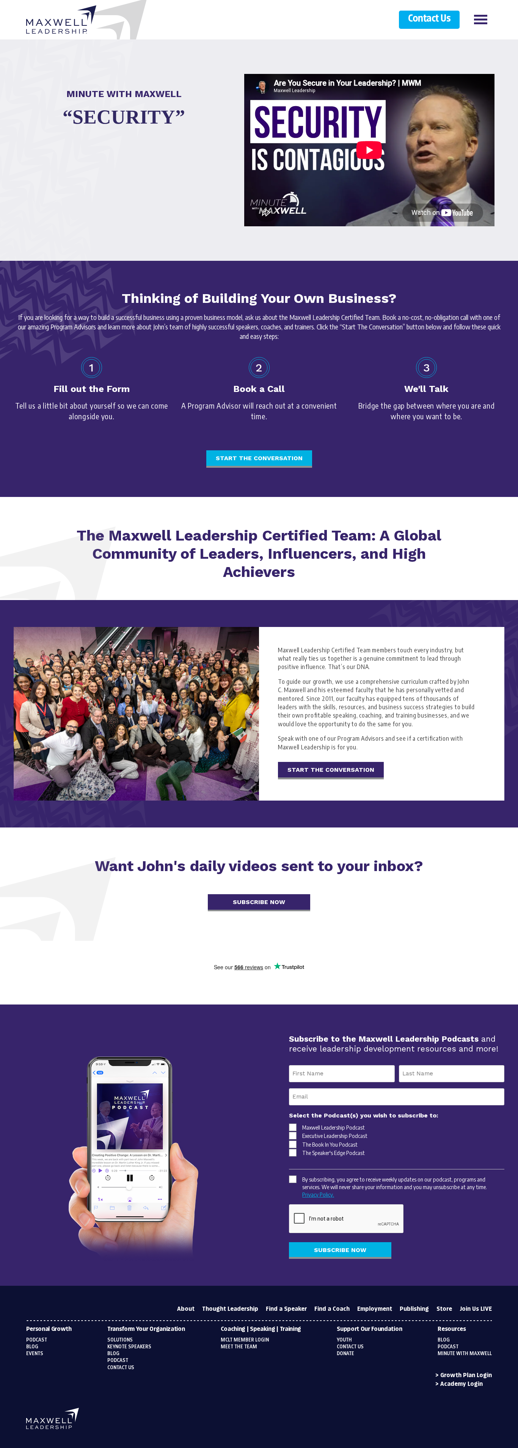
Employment (374, 1309)
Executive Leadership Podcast (334, 1135)
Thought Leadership (230, 1309)
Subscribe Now (259, 902)
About (186, 1309)
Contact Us (429, 19)
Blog (32, 1347)
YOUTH (344, 1340)
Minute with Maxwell (465, 1353)
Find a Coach (332, 1309)
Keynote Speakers (129, 1347)
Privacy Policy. (318, 1194)
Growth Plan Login (466, 1375)
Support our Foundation (369, 1329)
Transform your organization (146, 1329)
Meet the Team (239, 1347)
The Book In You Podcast (330, 1144)
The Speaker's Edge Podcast (333, 1152)
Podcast (36, 1340)
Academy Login (461, 1384)
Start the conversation (259, 458)
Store (444, 1309)
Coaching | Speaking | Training (261, 1329)
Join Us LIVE (476, 1309)
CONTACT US (350, 1347)
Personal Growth (49, 1329)
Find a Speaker (286, 1309)
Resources (452, 1329)
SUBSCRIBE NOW (340, 1250)
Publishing (414, 1309)
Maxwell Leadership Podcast (333, 1127)
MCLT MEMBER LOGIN (245, 1340)
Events (34, 1353)
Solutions (120, 1340)
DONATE (345, 1353)
